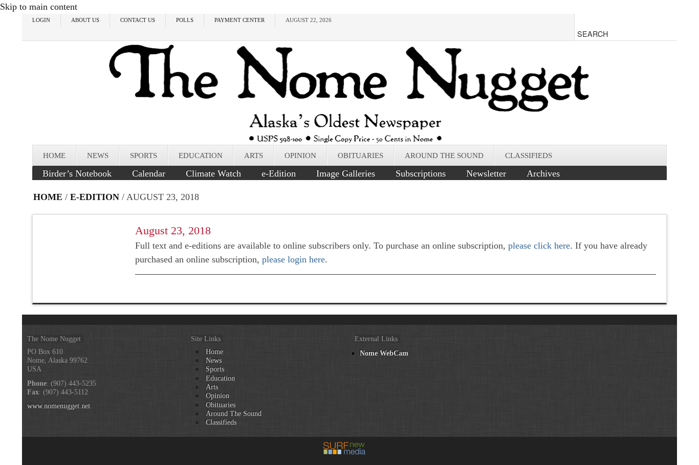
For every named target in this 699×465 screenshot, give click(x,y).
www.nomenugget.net (58, 406)
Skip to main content (38, 7)
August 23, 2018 (173, 230)
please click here (539, 245)
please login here (293, 259)
